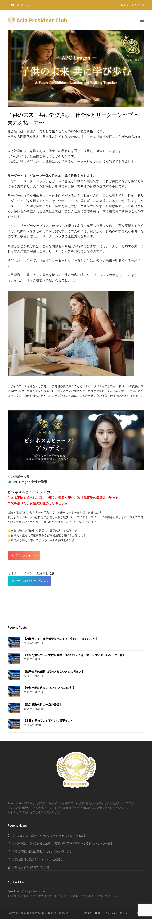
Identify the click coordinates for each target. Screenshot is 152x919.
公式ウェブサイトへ (23, 555)
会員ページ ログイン (132, 5)
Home (87, 912)
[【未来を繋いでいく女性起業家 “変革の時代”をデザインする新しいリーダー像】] (14, 659)
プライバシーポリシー (117, 912)
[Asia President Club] (76, 789)
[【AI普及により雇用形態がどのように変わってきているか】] (14, 642)
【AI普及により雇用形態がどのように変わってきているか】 (60, 638)
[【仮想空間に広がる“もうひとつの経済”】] (14, 691)
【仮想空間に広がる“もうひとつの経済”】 (49, 687)
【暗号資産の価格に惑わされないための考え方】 (53, 671)
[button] (142, 20)
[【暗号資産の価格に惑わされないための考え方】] (14, 675)
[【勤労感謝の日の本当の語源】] (14, 708)
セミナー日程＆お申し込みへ (29, 580)
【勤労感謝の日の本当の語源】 (42, 704)
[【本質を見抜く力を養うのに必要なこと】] (14, 724)
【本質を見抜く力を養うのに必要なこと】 (49, 720)
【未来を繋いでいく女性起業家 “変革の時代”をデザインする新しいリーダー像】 (74, 655)
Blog (98, 912)
